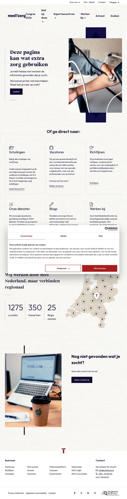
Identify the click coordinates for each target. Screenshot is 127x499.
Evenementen (55, 474)
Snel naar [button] (10, 460)
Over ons (73, 2)
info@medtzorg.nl (106, 470)
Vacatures (31, 474)
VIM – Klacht (89, 2)
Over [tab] (101, 236)
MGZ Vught (76, 470)
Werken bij (9, 467)
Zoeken (115, 15)
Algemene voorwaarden (36, 493)
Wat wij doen (32, 467)
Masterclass (77, 467)
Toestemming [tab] (26, 236)
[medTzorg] (17, 15)
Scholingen (9, 474)
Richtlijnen (94, 183)
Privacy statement (16, 493)
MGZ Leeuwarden (79, 474)
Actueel (100, 15)
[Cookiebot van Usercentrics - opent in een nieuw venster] (106, 229)
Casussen (53, 470)
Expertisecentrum (17, 189)
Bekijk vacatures (56, 186)
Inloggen (113, 2)
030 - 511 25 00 (105, 474)
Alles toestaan (100, 268)
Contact (102, 2)
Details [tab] (64, 236)
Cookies (52, 493)
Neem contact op (81, 380)
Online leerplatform (57, 467)
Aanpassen (62, 268)
